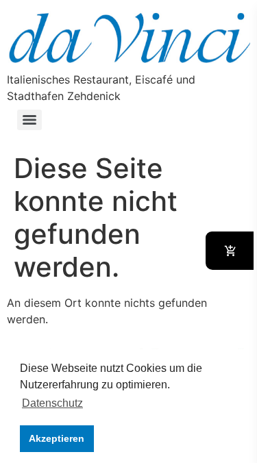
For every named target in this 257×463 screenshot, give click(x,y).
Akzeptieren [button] (56, 438)
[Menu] (29, 120)
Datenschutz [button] (52, 403)
